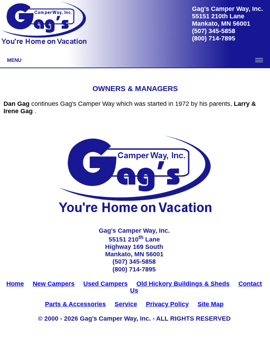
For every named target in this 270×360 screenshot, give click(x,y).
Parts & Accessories (75, 304)
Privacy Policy (167, 304)
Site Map (211, 304)
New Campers (54, 283)
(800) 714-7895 (213, 38)
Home (15, 283)
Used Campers (105, 283)
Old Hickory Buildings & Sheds (183, 283)
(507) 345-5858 (213, 30)
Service (126, 304)
